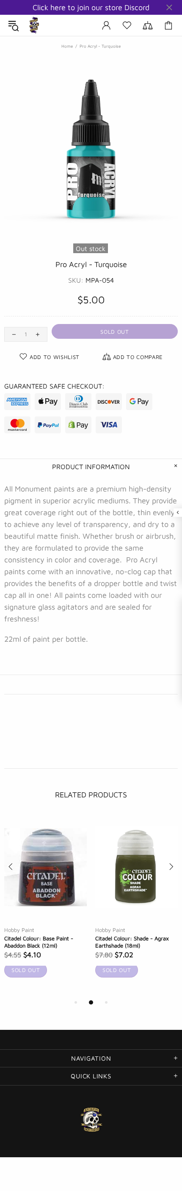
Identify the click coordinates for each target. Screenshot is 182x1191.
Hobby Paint (19, 929)
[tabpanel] (45, 906)
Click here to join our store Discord (91, 7)
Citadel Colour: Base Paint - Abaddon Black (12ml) (38, 942)
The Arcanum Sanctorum (34, 25)
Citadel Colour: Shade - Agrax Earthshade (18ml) (132, 942)
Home (67, 46)
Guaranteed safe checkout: (54, 386)
